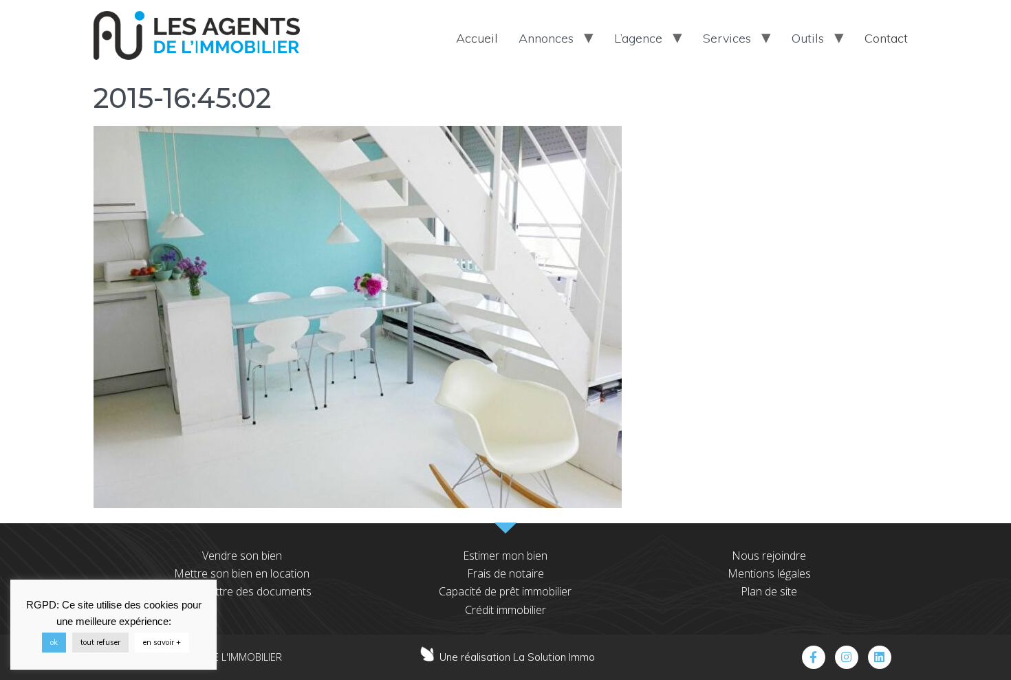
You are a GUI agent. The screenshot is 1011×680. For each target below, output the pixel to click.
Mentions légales (769, 573)
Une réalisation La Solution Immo (517, 656)
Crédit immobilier (505, 609)
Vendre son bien (242, 555)
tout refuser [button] (100, 642)
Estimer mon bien (505, 555)
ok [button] (54, 642)
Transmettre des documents (242, 591)
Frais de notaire (505, 573)
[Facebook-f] (813, 657)
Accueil (477, 38)
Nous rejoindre (769, 555)
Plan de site (769, 591)
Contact (886, 38)
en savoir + (162, 642)
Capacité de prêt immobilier (505, 591)
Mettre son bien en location (241, 573)
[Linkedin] (879, 657)
